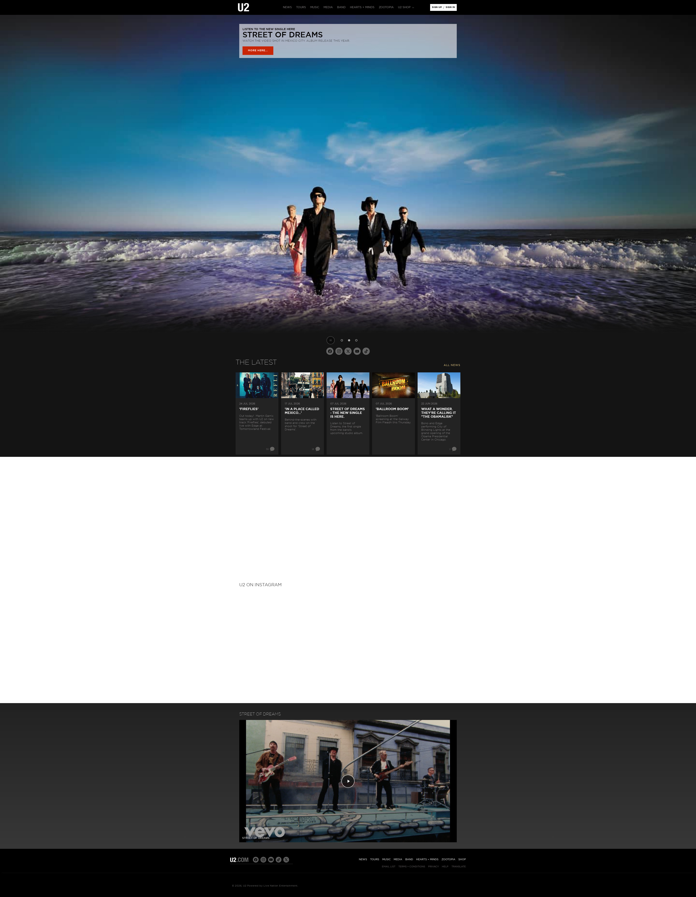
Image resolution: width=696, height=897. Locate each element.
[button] (405, 7)
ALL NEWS (452, 365)
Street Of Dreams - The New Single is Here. (347, 413)
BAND (409, 859)
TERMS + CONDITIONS (411, 866)
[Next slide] (692, 180)
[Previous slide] (4, 180)
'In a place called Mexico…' (302, 411)
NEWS (363, 859)
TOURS (374, 859)
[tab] (342, 340)
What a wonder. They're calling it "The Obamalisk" (438, 413)
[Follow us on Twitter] (348, 351)
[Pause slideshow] (331, 340)
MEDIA (398, 859)
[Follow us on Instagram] (339, 351)
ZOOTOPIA (448, 859)
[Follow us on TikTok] (366, 351)
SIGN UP (437, 8)
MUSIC (386, 859)
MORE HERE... (258, 50)
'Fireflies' (248, 409)
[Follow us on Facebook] (330, 351)
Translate (458, 866)
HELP (445, 866)
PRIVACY (433, 866)
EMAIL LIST (388, 866)
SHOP (462, 859)
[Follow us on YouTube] (357, 351)
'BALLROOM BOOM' (392, 409)
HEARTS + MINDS (427, 859)
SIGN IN (451, 8)
